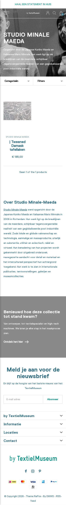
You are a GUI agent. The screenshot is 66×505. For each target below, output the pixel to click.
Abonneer (52, 399)
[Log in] (47, 13)
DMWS (50, 496)
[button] (6, 13)
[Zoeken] (54, 13)
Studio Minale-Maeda (15, 209)
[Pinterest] (40, 471)
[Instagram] (32, 471)
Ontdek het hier (13, 341)
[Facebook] (26, 471)
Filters (41, 80)
